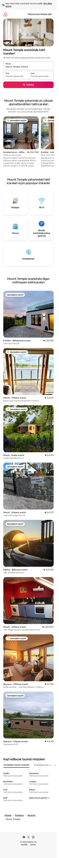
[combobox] (28, 66)
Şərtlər (33, 844)
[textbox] (15, 76)
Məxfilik (24, 844)
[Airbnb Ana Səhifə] (5, 14)
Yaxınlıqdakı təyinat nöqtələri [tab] (16, 765)
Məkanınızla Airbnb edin (40, 14)
